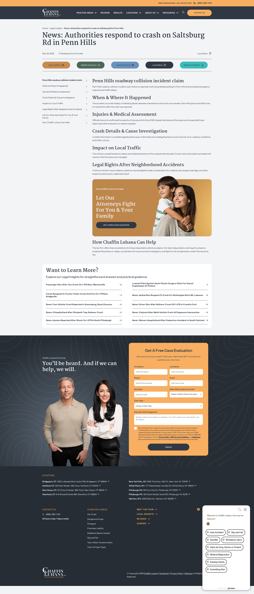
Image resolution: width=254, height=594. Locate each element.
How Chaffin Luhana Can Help (56, 122)
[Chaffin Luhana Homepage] (51, 12)
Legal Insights (56, 28)
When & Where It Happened (55, 86)
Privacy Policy (164, 437)
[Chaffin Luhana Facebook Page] (198, 509)
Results (118, 13)
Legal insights (145, 514)
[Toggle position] (240, 509)
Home (45, 28)
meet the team (145, 509)
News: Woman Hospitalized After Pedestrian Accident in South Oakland (168, 320)
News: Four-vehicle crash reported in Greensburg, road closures (79, 304)
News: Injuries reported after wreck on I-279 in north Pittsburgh (78, 320)
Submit (168, 447)
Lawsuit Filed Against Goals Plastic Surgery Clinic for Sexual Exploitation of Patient (163, 284)
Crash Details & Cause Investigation (58, 97)
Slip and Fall (92, 537)
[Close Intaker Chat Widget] (245, 509)
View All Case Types (96, 547)
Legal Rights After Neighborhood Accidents (62, 109)
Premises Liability (95, 528)
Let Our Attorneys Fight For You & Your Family (60, 116)
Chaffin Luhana (151, 573)
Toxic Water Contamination (100, 542)
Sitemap (188, 573)
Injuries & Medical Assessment (56, 91)
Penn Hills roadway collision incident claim (62, 80)
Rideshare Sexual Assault (98, 533)
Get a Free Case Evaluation (116, 225)
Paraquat (91, 523)
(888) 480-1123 (204, 3)
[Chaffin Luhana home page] (54, 572)
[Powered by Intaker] (231, 588)
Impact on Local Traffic (52, 103)
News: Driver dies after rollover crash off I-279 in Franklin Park (164, 304)
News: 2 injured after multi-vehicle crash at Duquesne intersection (165, 312)
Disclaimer (196, 437)
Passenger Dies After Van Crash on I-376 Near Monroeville (75, 284)
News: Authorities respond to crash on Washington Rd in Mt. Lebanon (167, 295)
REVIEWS (105, 13)
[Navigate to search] (183, 13)
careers (141, 523)
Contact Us (199, 13)
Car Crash (91, 514)
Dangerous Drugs (95, 519)
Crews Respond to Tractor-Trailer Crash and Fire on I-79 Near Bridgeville (77, 295)
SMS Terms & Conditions (179, 437)
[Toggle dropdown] (96, 13)
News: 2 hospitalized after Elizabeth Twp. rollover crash (74, 312)
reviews (141, 519)
